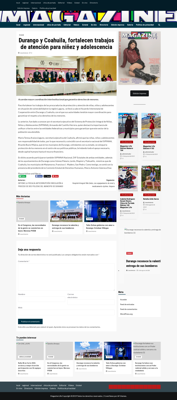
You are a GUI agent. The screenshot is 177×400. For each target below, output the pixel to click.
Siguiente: (93, 183)
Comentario (23, 261)
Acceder (123, 299)
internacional (36, 3)
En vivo (84, 3)
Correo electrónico (72, 295)
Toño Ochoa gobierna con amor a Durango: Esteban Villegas (116, 365)
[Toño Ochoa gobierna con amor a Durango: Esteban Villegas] (100, 211)
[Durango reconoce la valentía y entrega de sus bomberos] (66, 211)
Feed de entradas (127, 304)
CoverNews (109, 396)
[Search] (159, 25)
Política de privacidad (48, 8)
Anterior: (40, 183)
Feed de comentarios (128, 309)
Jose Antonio (24, 53)
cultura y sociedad (25, 357)
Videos (69, 3)
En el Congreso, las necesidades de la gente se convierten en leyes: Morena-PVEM (32, 228)
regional (25, 3)
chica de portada (49, 3)
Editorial (61, 3)
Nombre (21, 294)
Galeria (34, 8)
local (18, 3)
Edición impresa (23, 8)
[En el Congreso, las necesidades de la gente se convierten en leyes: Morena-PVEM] (32, 211)
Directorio (94, 3)
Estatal (77, 3)
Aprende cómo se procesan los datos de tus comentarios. (77, 327)
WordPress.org (126, 314)
